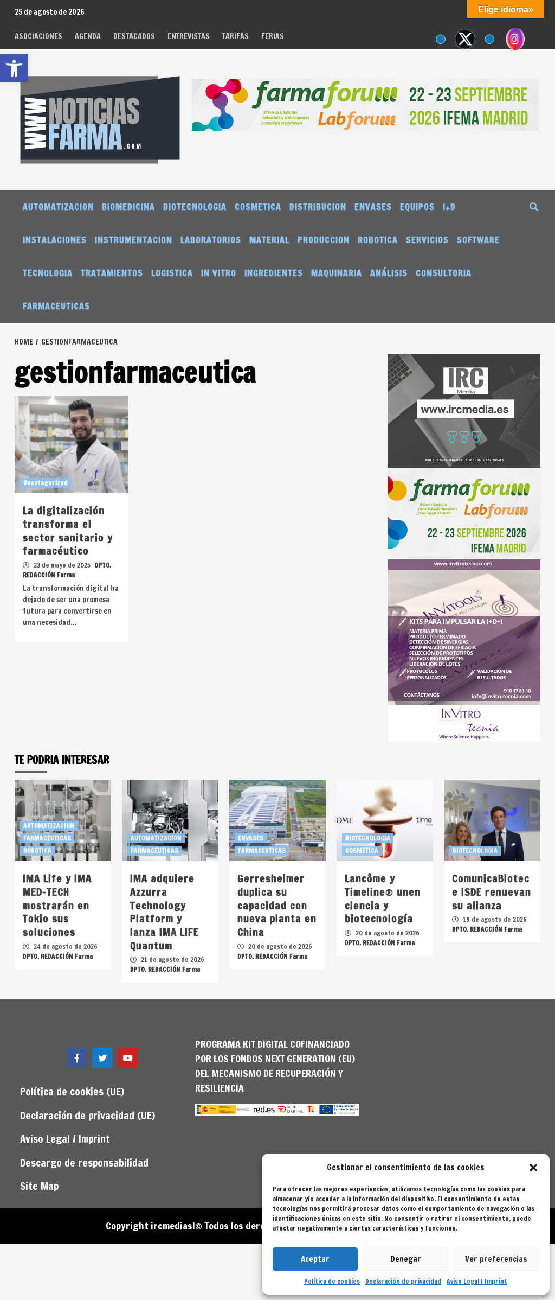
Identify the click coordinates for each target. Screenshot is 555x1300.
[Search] (533, 206)
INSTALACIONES (55, 240)
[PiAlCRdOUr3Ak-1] (464, 410)
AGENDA (88, 36)
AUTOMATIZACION (58, 207)
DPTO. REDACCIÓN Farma (67, 569)
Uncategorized (45, 482)
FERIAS (272, 36)
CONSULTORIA (444, 273)
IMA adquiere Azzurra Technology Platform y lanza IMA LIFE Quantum (164, 911)
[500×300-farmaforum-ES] (464, 513)
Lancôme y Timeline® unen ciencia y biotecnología (383, 898)
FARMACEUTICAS (56, 306)
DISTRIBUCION (317, 207)
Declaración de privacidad (403, 1281)
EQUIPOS (417, 207)
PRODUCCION (324, 240)
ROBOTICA (378, 240)
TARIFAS (235, 36)
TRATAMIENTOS (112, 273)
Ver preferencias (496, 1259)
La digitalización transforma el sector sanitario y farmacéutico (68, 530)
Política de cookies (332, 1281)
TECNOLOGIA (48, 273)
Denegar (405, 1259)
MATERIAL (269, 240)
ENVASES (373, 207)
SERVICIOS (427, 240)
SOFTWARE (478, 240)
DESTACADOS (134, 36)
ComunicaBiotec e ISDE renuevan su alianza (491, 891)
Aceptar (315, 1259)
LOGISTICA (172, 273)
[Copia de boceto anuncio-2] (464, 650)
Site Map (39, 1185)
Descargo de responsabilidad (84, 1162)
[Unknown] (365, 104)
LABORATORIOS (210, 240)
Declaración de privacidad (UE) (87, 1115)
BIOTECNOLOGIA (195, 207)
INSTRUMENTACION (133, 240)
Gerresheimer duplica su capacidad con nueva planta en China (277, 905)
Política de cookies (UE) (72, 1091)
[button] (533, 1167)
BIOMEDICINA (128, 207)
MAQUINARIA (336, 273)
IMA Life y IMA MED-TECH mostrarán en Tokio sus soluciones (57, 905)
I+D (449, 207)
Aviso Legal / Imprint (477, 1281)
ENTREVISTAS (188, 36)
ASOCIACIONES (38, 36)
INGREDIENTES (273, 273)
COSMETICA (258, 207)
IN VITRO (218, 273)
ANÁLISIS (389, 273)
